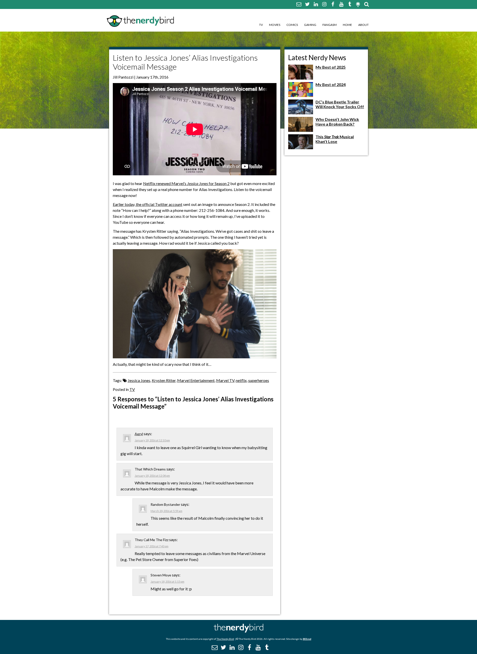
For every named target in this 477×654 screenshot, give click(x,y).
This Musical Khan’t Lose (335, 139)
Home (347, 25)
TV (261, 25)
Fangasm (329, 25)
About (363, 25)
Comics (292, 25)
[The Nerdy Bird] (238, 631)
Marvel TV (225, 380)
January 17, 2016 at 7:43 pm (151, 546)
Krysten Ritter (164, 380)
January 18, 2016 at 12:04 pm (152, 475)
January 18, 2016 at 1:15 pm (167, 581)
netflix (241, 380)
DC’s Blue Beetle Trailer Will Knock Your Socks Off (340, 104)
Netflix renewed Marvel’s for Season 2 (186, 183)
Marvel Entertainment (196, 380)
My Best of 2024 (331, 84)
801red (307, 638)
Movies (274, 25)
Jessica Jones (139, 380)
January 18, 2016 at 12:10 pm (152, 440)
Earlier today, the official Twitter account (147, 204)
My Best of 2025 (331, 67)
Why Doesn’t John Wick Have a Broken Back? (337, 121)
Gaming (310, 25)
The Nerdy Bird (225, 638)
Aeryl (139, 434)
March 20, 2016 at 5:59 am (166, 511)
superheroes (258, 380)
